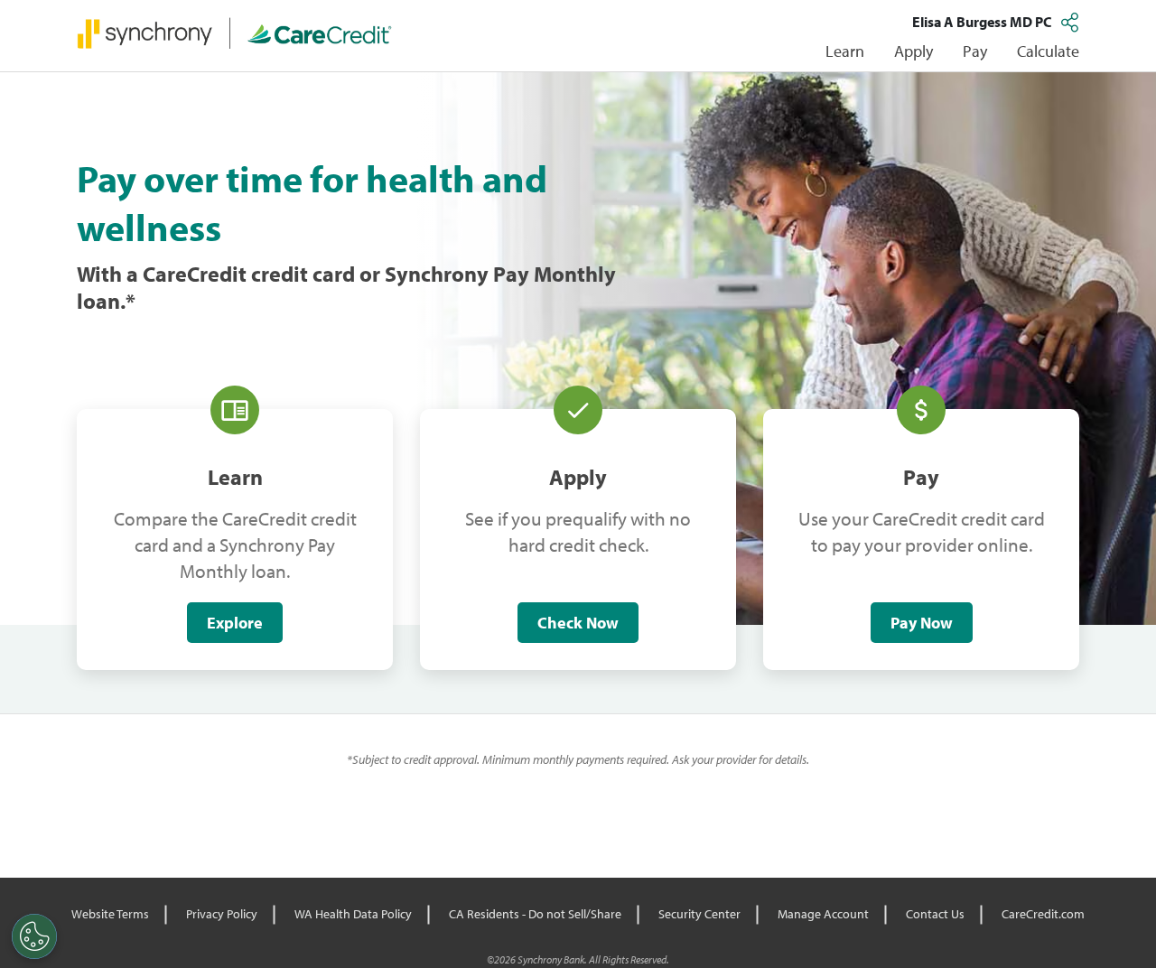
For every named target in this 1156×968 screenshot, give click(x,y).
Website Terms (110, 914)
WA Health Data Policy (353, 914)
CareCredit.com (1043, 914)
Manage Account (823, 914)
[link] (235, 32)
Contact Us (935, 914)
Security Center (699, 914)
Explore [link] (235, 622)
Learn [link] (844, 51)
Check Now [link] (578, 622)
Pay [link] (975, 51)
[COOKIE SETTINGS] (34, 936)
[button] (1072, 22)
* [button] (130, 300)
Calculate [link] (1048, 51)
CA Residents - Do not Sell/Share (535, 914)
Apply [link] (913, 51)
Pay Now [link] (921, 622)
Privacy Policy (221, 914)
